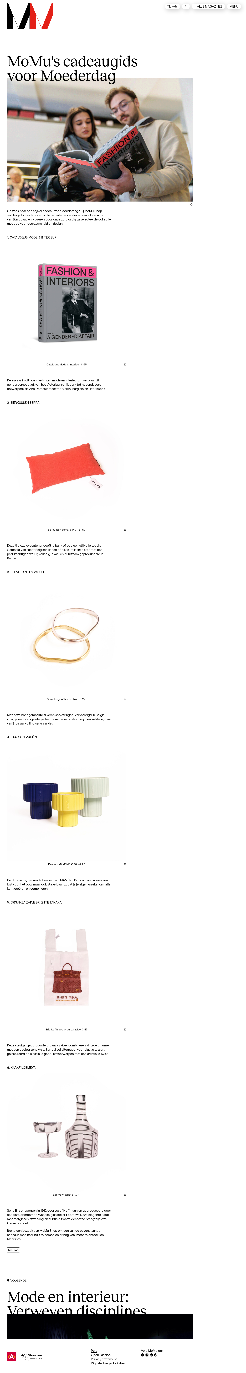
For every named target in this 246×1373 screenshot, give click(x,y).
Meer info (14, 1239)
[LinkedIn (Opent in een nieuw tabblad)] (151, 1355)
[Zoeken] (186, 6)
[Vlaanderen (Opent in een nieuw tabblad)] (32, 1360)
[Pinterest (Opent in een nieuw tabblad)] (155, 1355)
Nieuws (13, 1250)
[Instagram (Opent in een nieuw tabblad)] (147, 1355)
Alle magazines (210, 6)
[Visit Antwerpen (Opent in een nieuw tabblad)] (11, 1360)
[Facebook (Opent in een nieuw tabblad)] (142, 1355)
